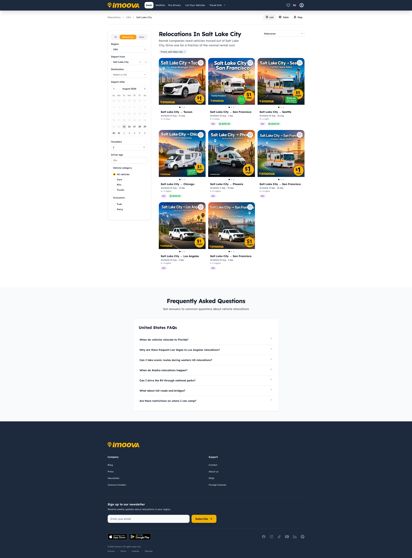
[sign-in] (301, 5)
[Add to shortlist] (201, 63)
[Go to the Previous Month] (113, 88)
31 (119, 133)
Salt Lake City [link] (144, 17)
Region (115, 44)
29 (145, 126)
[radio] (114, 174)
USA (128, 17)
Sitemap (149, 551)
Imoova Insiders (117, 484)
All (115, 37)
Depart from (118, 56)
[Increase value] (144, 147)
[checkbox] (114, 204)
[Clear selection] (146, 62)
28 (139, 126)
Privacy (111, 551)
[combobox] (129, 49)
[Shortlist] (288, 5)
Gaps (141, 37)
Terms (123, 551)
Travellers (116, 141)
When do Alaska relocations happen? (163, 370)
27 (134, 126)
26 (129, 126)
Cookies (135, 551)
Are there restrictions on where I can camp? (168, 400)
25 (124, 126)
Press (111, 471)
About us (213, 471)
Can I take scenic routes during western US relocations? (176, 360)
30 (114, 133)
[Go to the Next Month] (144, 88)
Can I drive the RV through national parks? (167, 380)
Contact (213, 464)
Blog (110, 464)
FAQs (211, 478)
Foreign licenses (217, 484)
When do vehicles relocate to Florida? (164, 339)
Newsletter (113, 478)
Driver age (117, 154)
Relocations (114, 17)
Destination (117, 69)
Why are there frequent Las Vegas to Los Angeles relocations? (180, 349)
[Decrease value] (139, 147)
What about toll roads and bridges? (162, 390)
